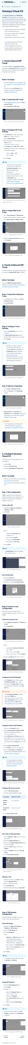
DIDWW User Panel (12, 102)
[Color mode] (23, 2)
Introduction (7, 6)
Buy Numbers (12, 92)
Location (7, 482)
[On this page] (25, 2)
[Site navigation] (3, 2)
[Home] (2, 6)
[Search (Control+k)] (20, 2)
